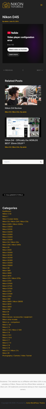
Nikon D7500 (7, 294)
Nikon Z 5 (6, 327)
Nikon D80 (6, 299)
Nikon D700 (6, 281)
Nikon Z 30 (6, 325)
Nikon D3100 (7, 229)
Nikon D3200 (7, 232)
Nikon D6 (5, 268)
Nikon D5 (5, 247)
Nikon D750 (6, 291)
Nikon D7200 (7, 289)
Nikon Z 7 (6, 340)
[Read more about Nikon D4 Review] (23, 95)
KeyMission (6, 211)
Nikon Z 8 (6, 345)
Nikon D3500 (7, 240)
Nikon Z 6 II (6, 335)
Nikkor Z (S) (6, 214)
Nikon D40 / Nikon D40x (11, 245)
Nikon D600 (7, 273)
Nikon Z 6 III (7, 338)
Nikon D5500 (7, 263)
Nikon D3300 (7, 234)
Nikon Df (5, 312)
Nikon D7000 (7, 283)
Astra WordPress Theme (35, 403)
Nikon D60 (6, 271)
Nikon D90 (6, 309)
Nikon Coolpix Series (10, 219)
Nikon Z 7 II (6, 343)
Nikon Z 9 (6, 348)
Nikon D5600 (7, 265)
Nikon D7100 (7, 286)
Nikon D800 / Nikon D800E (12, 301)
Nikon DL (5, 314)
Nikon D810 (6, 304)
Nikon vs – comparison (11, 322)
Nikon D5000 (7, 253)
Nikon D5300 (7, 260)
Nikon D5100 (7, 255)
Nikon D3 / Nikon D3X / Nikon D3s (15, 222)
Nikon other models (9, 320)
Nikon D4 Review (13, 108)
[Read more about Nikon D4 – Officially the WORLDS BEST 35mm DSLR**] (23, 127)
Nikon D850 (7, 307)
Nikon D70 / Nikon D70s (11, 278)
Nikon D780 (6, 296)
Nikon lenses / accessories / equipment (17, 317)
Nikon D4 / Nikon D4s (10, 242)
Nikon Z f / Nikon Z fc (10, 351)
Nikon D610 (6, 276)
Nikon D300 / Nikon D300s (12, 224)
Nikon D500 (7, 250)
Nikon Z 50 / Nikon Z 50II (12, 330)
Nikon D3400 (7, 237)
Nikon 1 (5, 216)
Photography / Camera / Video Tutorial (16, 356)
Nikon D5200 (7, 258)
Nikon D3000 (7, 227)
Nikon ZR (5, 353)
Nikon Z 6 (6, 332)
